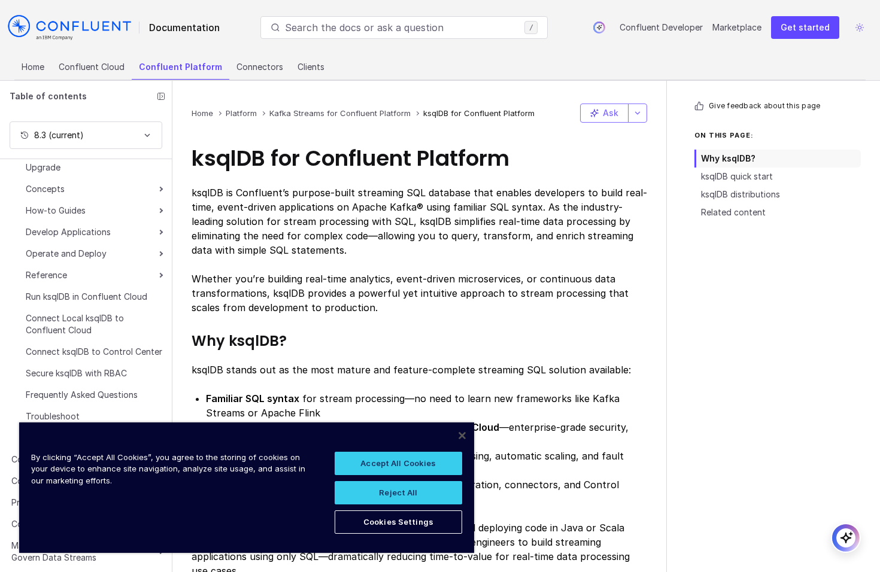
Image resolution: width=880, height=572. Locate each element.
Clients (311, 67)
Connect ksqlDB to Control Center (94, 351)
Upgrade (43, 167)
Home (33, 67)
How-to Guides (56, 210)
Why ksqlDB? (728, 158)
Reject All (398, 492)
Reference (46, 275)
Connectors (259, 67)
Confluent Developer (661, 27)
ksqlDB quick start (737, 176)
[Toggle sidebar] (161, 96)
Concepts (45, 189)
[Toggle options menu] (638, 113)
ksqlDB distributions (740, 194)
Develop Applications (68, 232)
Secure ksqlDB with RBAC (76, 373)
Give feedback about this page (764, 105)
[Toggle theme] (859, 27)
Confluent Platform (180, 67)
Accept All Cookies (398, 463)
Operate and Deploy (66, 253)
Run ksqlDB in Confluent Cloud (86, 296)
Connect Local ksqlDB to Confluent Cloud (75, 324)
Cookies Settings (398, 522)
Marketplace (736, 27)
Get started (805, 27)
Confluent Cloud (92, 67)
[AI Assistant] (599, 27)
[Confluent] (69, 27)
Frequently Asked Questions (82, 395)
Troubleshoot (53, 416)
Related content (733, 212)
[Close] (462, 435)
